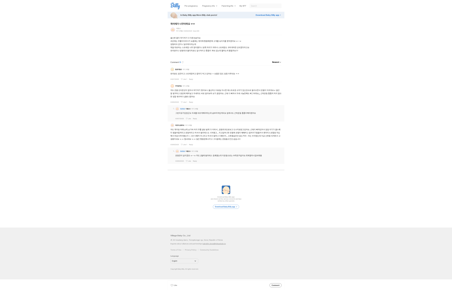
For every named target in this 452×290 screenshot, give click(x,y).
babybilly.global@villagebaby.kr (214, 244)
